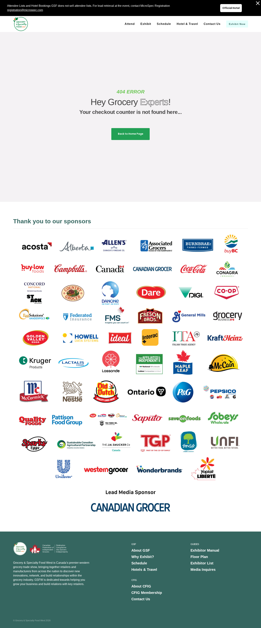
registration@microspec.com (25, 10)
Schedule (139, 563)
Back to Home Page (130, 134)
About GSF (140, 550)
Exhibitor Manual (205, 550)
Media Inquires (203, 570)
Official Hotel (231, 8)
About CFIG (141, 586)
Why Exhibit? (142, 557)
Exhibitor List (202, 563)
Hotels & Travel (144, 570)
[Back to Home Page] (130, 129)
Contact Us (140, 599)
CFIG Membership (146, 593)
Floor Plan (199, 557)
